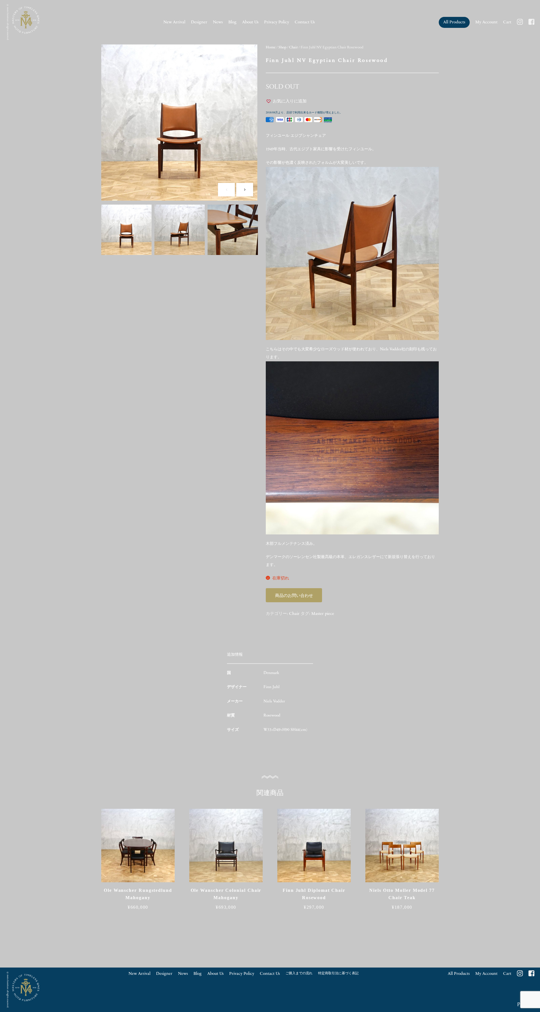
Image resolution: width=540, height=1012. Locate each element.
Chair (293, 47)
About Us (250, 22)
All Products (454, 22)
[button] (286, 101)
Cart (507, 22)
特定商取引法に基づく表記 (338, 973)
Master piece (322, 614)
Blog (232, 22)
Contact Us (305, 22)
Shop (282, 47)
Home (271, 47)
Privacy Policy (276, 22)
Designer (199, 22)
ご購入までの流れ (298, 973)
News (218, 22)
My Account (486, 22)
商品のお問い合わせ (294, 596)
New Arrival (174, 22)
